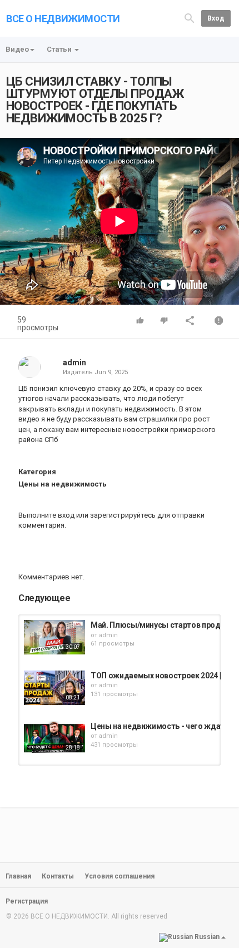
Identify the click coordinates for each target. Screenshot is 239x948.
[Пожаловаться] (219, 321)
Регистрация (27, 901)
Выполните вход (46, 515)
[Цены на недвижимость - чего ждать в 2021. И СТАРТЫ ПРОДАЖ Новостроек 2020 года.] (54, 738)
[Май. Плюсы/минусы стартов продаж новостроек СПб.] (54, 637)
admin (74, 362)
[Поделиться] (190, 321)
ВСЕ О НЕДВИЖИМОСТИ (63, 18)
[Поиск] (189, 17)
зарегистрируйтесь (123, 515)
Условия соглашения (119, 876)
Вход (216, 18)
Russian (207, 937)
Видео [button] (17, 49)
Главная (18, 876)
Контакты (58, 876)
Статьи (60, 49)
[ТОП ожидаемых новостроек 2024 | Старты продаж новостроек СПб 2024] (54, 688)
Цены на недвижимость (62, 484)
